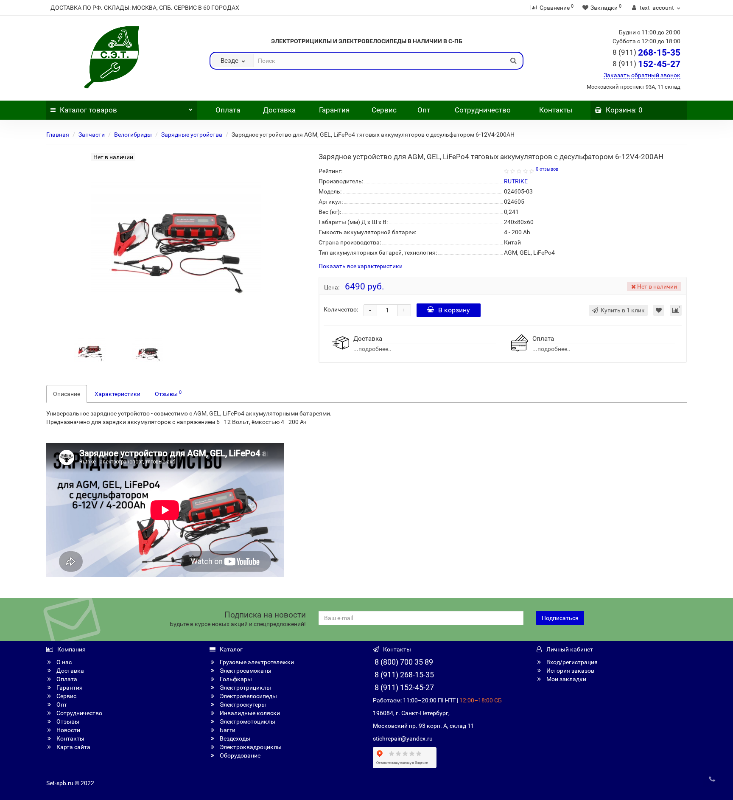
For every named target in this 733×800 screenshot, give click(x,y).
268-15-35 (646, 53)
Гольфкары (235, 679)
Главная (57, 134)
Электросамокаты (244, 670)
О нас (63, 662)
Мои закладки (565, 679)
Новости (67, 730)
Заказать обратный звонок (642, 75)
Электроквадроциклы (250, 747)
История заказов (569, 670)
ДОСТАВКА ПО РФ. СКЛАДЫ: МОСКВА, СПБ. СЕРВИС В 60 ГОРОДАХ (144, 7)
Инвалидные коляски (249, 713)
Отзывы (168, 393)
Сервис (384, 110)
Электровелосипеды (247, 696)
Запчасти (91, 134)
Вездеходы (234, 738)
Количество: (341, 309)
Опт (423, 110)
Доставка (279, 110)
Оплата (227, 110)
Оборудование (239, 755)
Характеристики (117, 393)
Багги (226, 730)
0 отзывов (547, 169)
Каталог (88, 110)
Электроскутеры (242, 704)
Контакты (555, 110)
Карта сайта (72, 747)
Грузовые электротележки (256, 662)
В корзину (454, 310)
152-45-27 (646, 64)
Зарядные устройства (191, 134)
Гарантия (334, 110)
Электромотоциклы (246, 721)
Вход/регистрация (571, 662)
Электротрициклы (244, 687)
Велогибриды (133, 134)
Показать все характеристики (361, 266)
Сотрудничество (483, 110)
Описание (66, 393)
